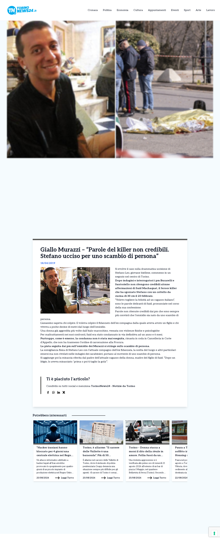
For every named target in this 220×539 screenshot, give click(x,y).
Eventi (175, 10)
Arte (198, 10)
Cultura (138, 10)
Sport (187, 10)
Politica (107, 10)
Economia (122, 10)
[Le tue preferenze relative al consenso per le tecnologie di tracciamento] (214, 533)
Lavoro (210, 10)
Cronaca (93, 10)
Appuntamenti (157, 10)
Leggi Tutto (67, 477)
